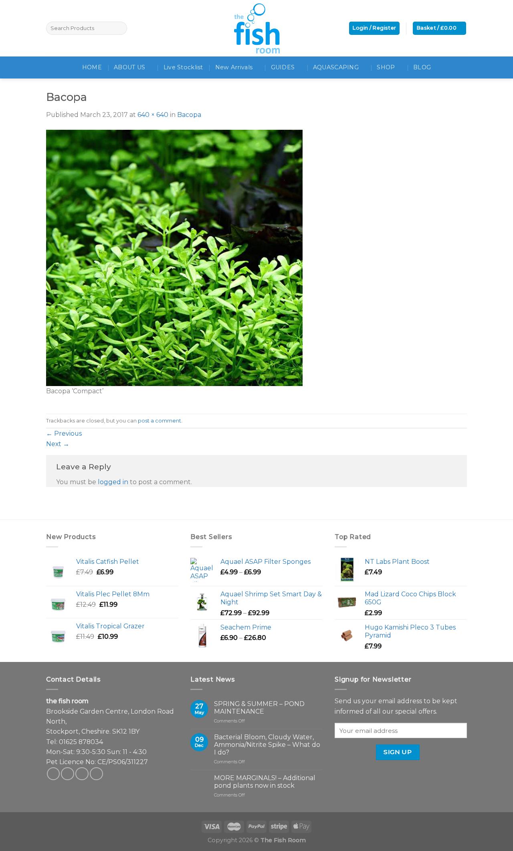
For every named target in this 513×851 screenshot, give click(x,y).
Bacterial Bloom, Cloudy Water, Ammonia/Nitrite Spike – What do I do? (267, 744)
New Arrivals (233, 67)
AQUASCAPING (336, 67)
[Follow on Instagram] (67, 774)
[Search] (119, 28)
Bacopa (189, 115)
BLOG (422, 67)
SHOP (386, 67)
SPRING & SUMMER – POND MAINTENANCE (259, 707)
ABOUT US (129, 67)
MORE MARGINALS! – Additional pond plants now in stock (264, 781)
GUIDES (283, 67)
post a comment (159, 421)
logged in (113, 482)
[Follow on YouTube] (96, 774)
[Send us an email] (82, 774)
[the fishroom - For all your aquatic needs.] (256, 28)
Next (57, 444)
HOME (92, 67)
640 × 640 (152, 115)
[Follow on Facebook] (53, 774)
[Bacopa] (174, 257)
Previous (64, 433)
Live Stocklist (183, 67)
